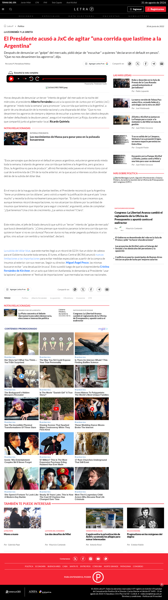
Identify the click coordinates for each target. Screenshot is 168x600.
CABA (65, 566)
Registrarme (157, 9)
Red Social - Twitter (75, 559)
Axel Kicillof (72, 2)
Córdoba (97, 566)
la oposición (55, 298)
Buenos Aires (54, 566)
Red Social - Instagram (90, 559)
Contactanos (65, 559)
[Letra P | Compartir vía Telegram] (153, 64)
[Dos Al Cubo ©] (13, 592)
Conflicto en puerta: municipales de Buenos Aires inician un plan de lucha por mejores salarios (138, 258)
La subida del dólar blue (17, 250)
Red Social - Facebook (83, 559)
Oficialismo (68, 298)
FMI (45, 2)
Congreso (138, 566)
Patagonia (125, 566)
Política (21, 26)
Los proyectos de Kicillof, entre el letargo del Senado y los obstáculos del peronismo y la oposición (136, 248)
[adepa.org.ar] (33, 592)
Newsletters (138, 16)
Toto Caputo (57, 2)
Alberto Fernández (39, 298)
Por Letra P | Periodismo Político (17, 64)
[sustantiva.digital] (45, 592)
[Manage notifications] (162, 584)
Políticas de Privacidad (152, 596)
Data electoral (81, 16)
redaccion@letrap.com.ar (151, 593)
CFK (37, 2)
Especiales (51, 16)
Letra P (10, 26)
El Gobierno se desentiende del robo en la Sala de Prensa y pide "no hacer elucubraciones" (138, 238)
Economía (80, 298)
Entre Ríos (85, 566)
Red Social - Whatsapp (106, 559)
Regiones (26, 16)
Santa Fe (74, 566)
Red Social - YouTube (98, 559)
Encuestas (111, 16)
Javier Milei (26, 2)
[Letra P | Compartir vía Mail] (161, 64)
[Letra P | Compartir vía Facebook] (145, 64)
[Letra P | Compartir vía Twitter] (137, 64)
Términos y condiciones (131, 596)
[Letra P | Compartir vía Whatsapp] (129, 64)
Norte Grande (111, 566)
